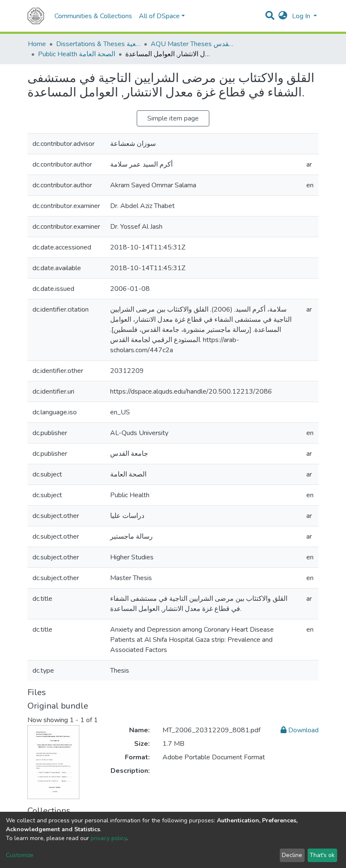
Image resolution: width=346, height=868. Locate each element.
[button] (283, 16)
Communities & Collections (93, 16)
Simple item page (173, 118)
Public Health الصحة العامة (76, 54)
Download (303, 730)
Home (37, 44)
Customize (19, 855)
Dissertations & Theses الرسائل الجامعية (98, 44)
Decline (292, 855)
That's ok (322, 855)
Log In (302, 16)
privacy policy (109, 838)
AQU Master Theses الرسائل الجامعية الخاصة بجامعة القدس (193, 44)
